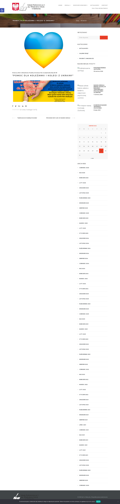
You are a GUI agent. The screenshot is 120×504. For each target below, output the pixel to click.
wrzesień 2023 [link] (84, 309)
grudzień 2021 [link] (83, 399)
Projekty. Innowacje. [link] (34, 72)
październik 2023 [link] (84, 304)
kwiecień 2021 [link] (83, 440)
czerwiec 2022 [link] (84, 369)
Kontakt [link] (105, 5)
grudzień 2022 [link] (84, 344)
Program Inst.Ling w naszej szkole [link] (58, 118)
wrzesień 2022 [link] (84, 359)
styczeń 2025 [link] (83, 233)
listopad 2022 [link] (84, 349)
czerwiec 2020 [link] (84, 485)
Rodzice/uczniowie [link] (80, 5)
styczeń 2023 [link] (83, 339)
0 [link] (42, 72)
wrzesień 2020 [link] (84, 475)
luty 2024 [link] (82, 283)
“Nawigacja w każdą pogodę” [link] (27, 118)
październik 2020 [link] (84, 470)
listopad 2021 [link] (84, 404)
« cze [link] (92, 158)
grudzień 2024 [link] (84, 238)
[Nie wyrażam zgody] (118, 501)
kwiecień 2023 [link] (83, 324)
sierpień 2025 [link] (83, 208)
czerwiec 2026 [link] (84, 167)
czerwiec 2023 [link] (84, 314)
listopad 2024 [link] (84, 243)
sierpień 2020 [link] (83, 480)
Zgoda (98, 501)
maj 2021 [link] (82, 435)
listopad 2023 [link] (84, 299)
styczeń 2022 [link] (83, 394)
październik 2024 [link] (85, 248)
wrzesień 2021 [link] (84, 415)
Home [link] (60, 5)
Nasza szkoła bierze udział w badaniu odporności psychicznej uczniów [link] (100, 88)
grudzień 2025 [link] (84, 188)
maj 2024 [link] (82, 268)
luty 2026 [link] (82, 183)
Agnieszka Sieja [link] (49, 72)
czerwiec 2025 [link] (84, 213)
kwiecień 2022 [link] (83, 379)
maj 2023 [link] (82, 319)
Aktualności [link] (94, 5)
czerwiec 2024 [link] (84, 263)
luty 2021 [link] (82, 450)
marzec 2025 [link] (83, 223)
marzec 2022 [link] (83, 384)
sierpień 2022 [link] (83, 364)
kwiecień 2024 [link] (83, 273)
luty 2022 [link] (82, 389)
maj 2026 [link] (82, 172)
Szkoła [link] (67, 5)
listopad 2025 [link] (84, 193)
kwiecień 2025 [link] (83, 218)
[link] (2, 10)
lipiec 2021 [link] (82, 425)
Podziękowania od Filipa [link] (100, 68)
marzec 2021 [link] (83, 445)
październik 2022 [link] (84, 354)
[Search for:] (89, 37)
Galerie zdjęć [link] (83, 53)
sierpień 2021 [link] (83, 420)
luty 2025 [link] (82, 228)
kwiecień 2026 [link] (83, 178)
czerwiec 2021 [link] (84, 430)
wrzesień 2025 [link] (84, 203)
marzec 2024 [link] (83, 278)
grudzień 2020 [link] (84, 460)
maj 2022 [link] (82, 374)
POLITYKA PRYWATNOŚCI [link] (100, 8)
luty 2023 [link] (82, 334)
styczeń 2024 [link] (83, 288)
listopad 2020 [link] (84, 465)
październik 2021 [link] (84, 409)
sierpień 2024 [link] (83, 258)
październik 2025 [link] (84, 198)
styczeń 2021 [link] (83, 455)
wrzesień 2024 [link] (84, 253)
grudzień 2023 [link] (84, 293)
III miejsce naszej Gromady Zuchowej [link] (100, 106)
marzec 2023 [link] (83, 329)
